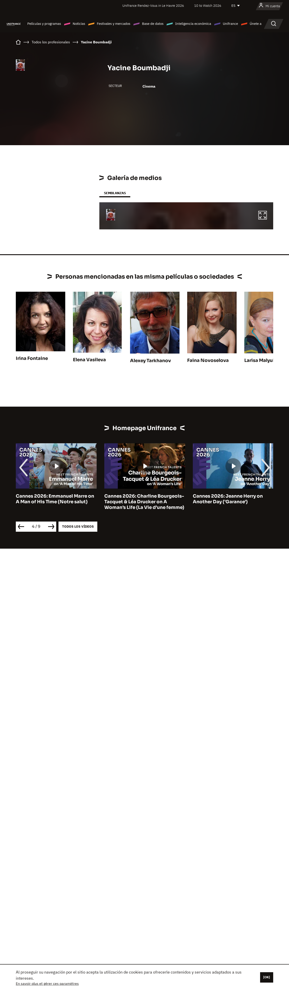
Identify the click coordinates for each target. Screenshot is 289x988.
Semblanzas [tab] (115, 193)
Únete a (255, 23)
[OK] (266, 977)
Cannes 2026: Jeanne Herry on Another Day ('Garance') (228, 499)
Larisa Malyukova (264, 360)
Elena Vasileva (89, 360)
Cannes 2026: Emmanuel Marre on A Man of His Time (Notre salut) (55, 499)
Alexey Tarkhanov (150, 361)
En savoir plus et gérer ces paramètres (47, 983)
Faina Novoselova (208, 360)
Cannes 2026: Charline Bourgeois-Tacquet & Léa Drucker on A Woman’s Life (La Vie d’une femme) (144, 501)
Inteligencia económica (193, 23)
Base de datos (152, 23)
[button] (262, 215)
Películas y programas (44, 23)
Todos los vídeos (78, 526)
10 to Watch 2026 (207, 5)
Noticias (79, 23)
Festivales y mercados (113, 23)
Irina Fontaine (32, 358)
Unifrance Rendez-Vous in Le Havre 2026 (153, 5)
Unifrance (230, 23)
